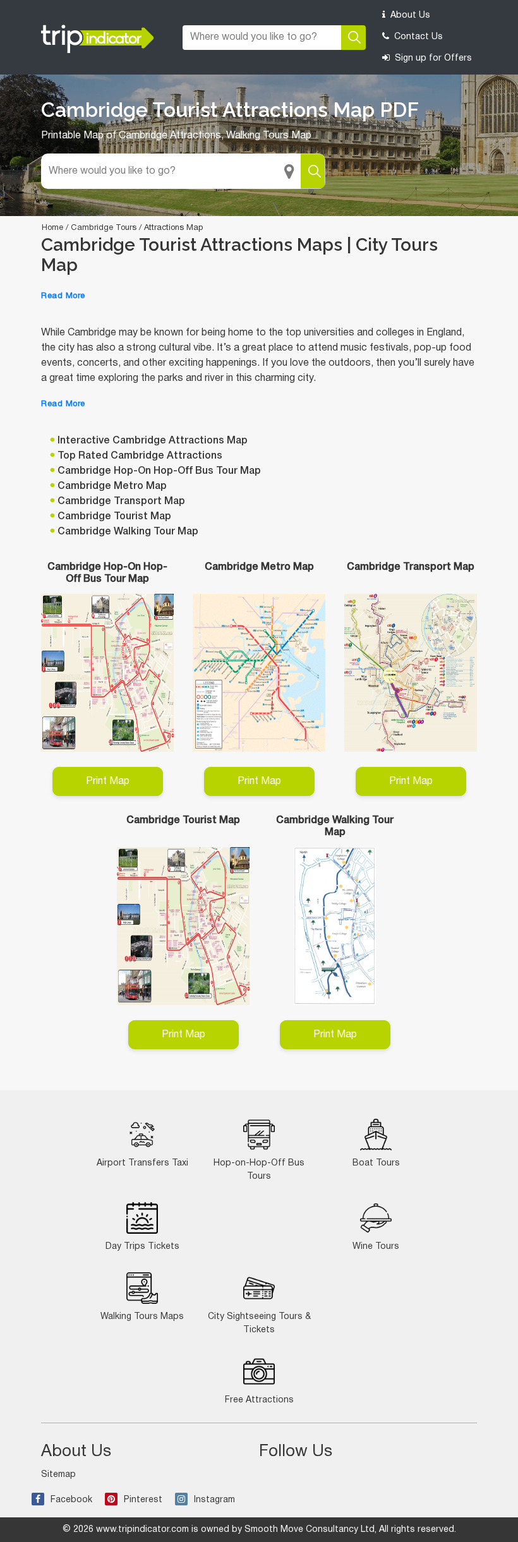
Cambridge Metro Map (112, 486)
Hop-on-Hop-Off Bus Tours (259, 1170)
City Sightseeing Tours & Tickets (259, 1323)
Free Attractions (259, 1400)
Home (52, 228)
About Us (409, 15)
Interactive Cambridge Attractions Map (152, 441)
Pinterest (143, 1500)
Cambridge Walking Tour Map (127, 531)
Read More (63, 296)
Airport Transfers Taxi (142, 1163)
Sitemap (58, 1475)
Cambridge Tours (103, 228)
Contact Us (417, 37)
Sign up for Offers (432, 58)
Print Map (108, 781)
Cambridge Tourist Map (114, 516)
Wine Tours (375, 1247)
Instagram (214, 1500)
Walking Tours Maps (142, 1317)
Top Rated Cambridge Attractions (139, 456)
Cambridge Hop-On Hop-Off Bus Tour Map (159, 471)
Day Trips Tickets (142, 1247)
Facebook (71, 1500)
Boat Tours (376, 1163)
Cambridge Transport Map (121, 501)
